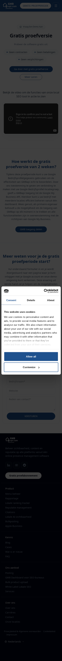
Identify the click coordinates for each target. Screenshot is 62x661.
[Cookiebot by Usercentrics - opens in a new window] (44, 291)
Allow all (31, 356)
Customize (29, 367)
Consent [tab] (11, 300)
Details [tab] (31, 300)
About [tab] (50, 300)
